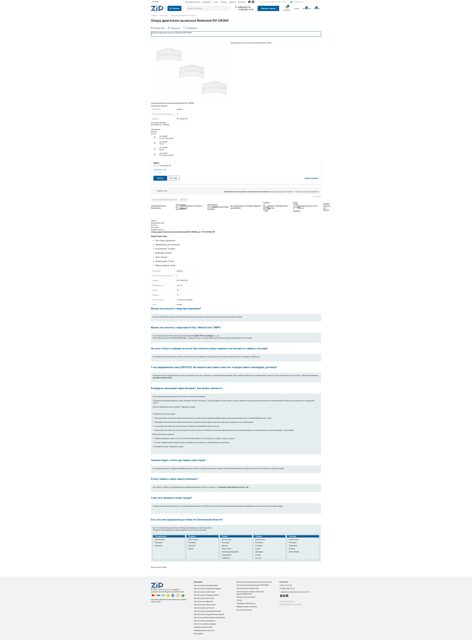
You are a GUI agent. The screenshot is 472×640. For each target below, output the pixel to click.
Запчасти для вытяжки (246, 597)
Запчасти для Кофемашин (204, 621)
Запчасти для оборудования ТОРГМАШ (253, 585)
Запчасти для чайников (203, 601)
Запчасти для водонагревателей (207, 611)
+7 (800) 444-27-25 (287, 589)
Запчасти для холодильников (206, 585)
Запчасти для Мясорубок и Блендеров (209, 618)
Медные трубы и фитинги (247, 607)
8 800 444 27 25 (244, 7)
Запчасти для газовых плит (248, 588)
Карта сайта (156, 602)
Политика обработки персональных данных (168, 599)
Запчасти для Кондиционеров (206, 595)
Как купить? (206, 2)
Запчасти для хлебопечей (204, 592)
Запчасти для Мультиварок (205, 624)
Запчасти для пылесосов (204, 608)
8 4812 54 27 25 (286, 585)
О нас (216, 2)
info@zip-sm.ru (298, 2)
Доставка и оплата (192, 2)
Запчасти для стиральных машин (207, 589)
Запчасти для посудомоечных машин (209, 614)
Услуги (239, 600)
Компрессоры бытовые (203, 627)
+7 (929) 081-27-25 (245, 9)
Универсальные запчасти (204, 630)
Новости (232, 2)
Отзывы (223, 2)
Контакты (242, 2)
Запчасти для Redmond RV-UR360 (164, 200)
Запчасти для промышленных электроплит (254, 582)
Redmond (183, 200)
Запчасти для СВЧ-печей (204, 598)
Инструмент (199, 634)
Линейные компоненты (246, 603)
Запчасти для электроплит (205, 605)
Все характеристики (158, 122)
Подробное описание (159, 106)
